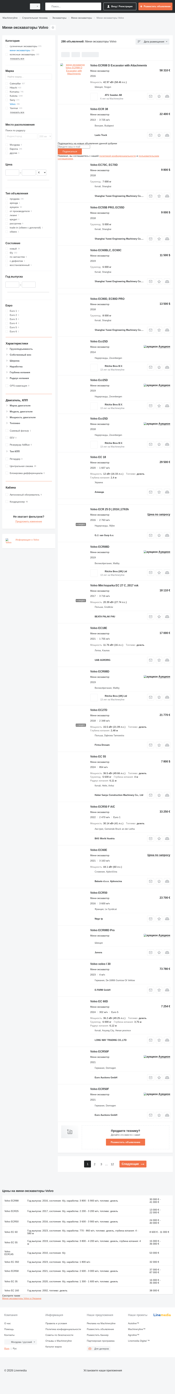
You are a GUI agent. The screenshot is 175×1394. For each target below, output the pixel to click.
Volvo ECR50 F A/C (102, 806)
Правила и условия (56, 1323)
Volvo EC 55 (98, 756)
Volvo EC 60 (11, 1232)
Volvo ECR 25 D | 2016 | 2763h (109, 509)
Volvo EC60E (98, 850)
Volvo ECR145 (9, 1253)
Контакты (9, 1335)
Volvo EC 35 (11, 1281)
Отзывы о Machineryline (58, 1340)
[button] (159, 96)
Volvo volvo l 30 (100, 963)
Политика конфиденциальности (63, 1329)
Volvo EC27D (98, 710)
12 (112, 1164)
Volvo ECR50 (98, 892)
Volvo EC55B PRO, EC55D (107, 207)
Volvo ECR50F (99, 1051)
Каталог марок (53, 1346)
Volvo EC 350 (11, 1262)
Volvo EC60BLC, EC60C (106, 250)
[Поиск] (48, 6)
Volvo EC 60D (99, 1001)
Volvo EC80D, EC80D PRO (107, 298)
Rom (6, 1348)
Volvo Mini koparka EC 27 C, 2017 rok (114, 585)
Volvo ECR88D (99, 546)
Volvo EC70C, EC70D (104, 164)
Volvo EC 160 (11, 1290)
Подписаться (70, 151)
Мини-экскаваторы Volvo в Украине (21, 1298)
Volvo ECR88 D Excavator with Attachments (118, 65)
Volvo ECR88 (11, 1200)
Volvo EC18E (98, 628)
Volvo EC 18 (98, 457)
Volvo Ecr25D (99, 341)
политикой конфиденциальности (117, 156)
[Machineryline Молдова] (14, 6)
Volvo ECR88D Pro (102, 930)
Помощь (9, 1329)
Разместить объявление (125, 1142)
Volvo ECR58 (11, 1271)
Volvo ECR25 (11, 1211)
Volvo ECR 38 (99, 109)
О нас (7, 1323)
